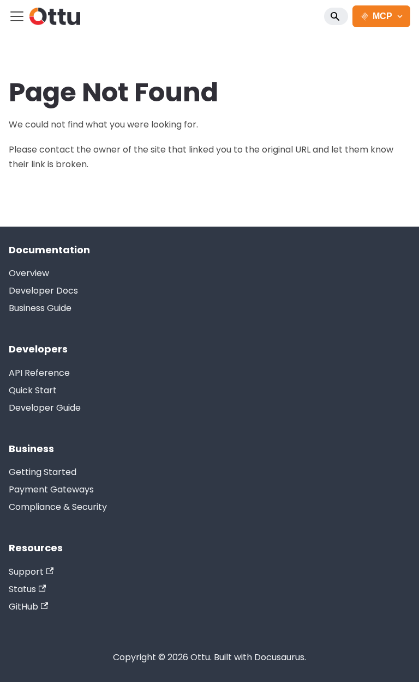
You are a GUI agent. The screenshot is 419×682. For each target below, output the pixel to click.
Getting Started (42, 472)
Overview (29, 273)
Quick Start (33, 390)
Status (22, 589)
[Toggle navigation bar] (17, 16)
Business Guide (40, 308)
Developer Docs (43, 290)
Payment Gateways (51, 489)
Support (26, 571)
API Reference (39, 373)
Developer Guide (45, 407)
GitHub (23, 606)
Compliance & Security (58, 507)
